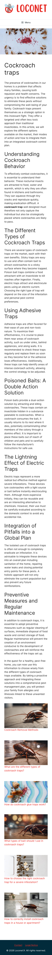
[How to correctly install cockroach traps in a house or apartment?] (26, 905)
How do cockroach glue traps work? (25, 804)
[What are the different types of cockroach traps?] (26, 752)
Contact (18, 945)
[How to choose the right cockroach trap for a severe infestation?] (26, 866)
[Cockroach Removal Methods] (26, 715)
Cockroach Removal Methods (21, 729)
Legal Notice (31, 945)
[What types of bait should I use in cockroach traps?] (26, 826)
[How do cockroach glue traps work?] (26, 792)
